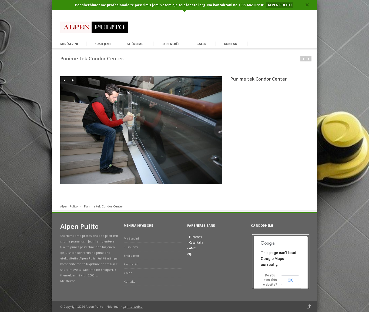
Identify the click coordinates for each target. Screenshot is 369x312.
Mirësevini (69, 44)
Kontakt (231, 44)
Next (72, 80)
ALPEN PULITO (280, 5)
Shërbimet (136, 44)
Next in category (308, 58)
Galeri (201, 44)
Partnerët (171, 44)
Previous (64, 80)
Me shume (68, 281)
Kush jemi (103, 44)
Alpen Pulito (69, 206)
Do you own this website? (270, 279)
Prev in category (303, 58)
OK (290, 280)
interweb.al (135, 306)
